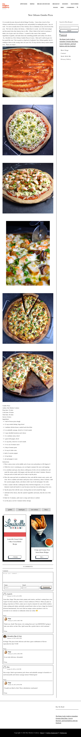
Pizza (46, 509)
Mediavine (63, 733)
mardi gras (22, 509)
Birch (42, 733)
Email (24, 585)
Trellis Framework (52, 733)
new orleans (34, 509)
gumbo (10, 509)
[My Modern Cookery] (6, 6)
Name (6, 585)
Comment (5, 571)
